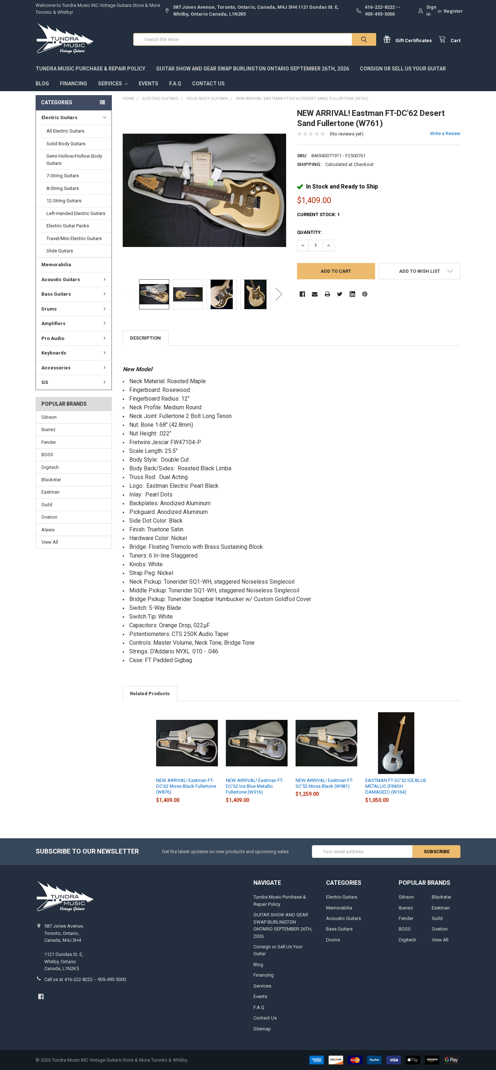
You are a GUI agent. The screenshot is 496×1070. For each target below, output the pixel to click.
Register (453, 11)
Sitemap (262, 1029)
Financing (73, 83)
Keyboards (53, 353)
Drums (49, 309)
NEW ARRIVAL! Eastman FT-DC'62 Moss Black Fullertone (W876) (186, 786)
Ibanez (48, 429)
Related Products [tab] (150, 693)
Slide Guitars (59, 251)
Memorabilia (56, 264)
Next (279, 294)
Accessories (55, 367)
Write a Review (445, 133)
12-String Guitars (63, 200)
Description (145, 338)
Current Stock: (318, 214)
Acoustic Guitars (60, 279)
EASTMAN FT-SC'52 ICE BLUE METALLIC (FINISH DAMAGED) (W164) (395, 786)
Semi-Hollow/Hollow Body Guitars (74, 159)
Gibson (49, 417)
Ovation (49, 517)
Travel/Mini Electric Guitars (74, 238)
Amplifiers (53, 323)
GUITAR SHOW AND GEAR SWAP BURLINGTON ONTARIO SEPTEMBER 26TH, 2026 (252, 69)
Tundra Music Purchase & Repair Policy (90, 69)
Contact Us (208, 83)
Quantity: (309, 232)
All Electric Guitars (65, 131)
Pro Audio (52, 338)
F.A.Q (175, 83)
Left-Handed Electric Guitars (75, 213)
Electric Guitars (59, 117)
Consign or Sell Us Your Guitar (403, 69)
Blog (42, 83)
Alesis (47, 529)
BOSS (47, 454)
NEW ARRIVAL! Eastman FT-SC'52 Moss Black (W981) (324, 783)
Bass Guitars (56, 294)
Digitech (50, 467)
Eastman (50, 492)
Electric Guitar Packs (67, 225)
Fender (48, 442)
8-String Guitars (62, 188)
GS (44, 382)
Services (110, 83)
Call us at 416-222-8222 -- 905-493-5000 (85, 979)
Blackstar (51, 479)
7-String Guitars (62, 175)
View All (49, 542)
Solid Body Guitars (65, 143)
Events (148, 83)
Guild (46, 504)
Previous (130, 294)
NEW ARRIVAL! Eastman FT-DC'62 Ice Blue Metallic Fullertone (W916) (255, 786)
